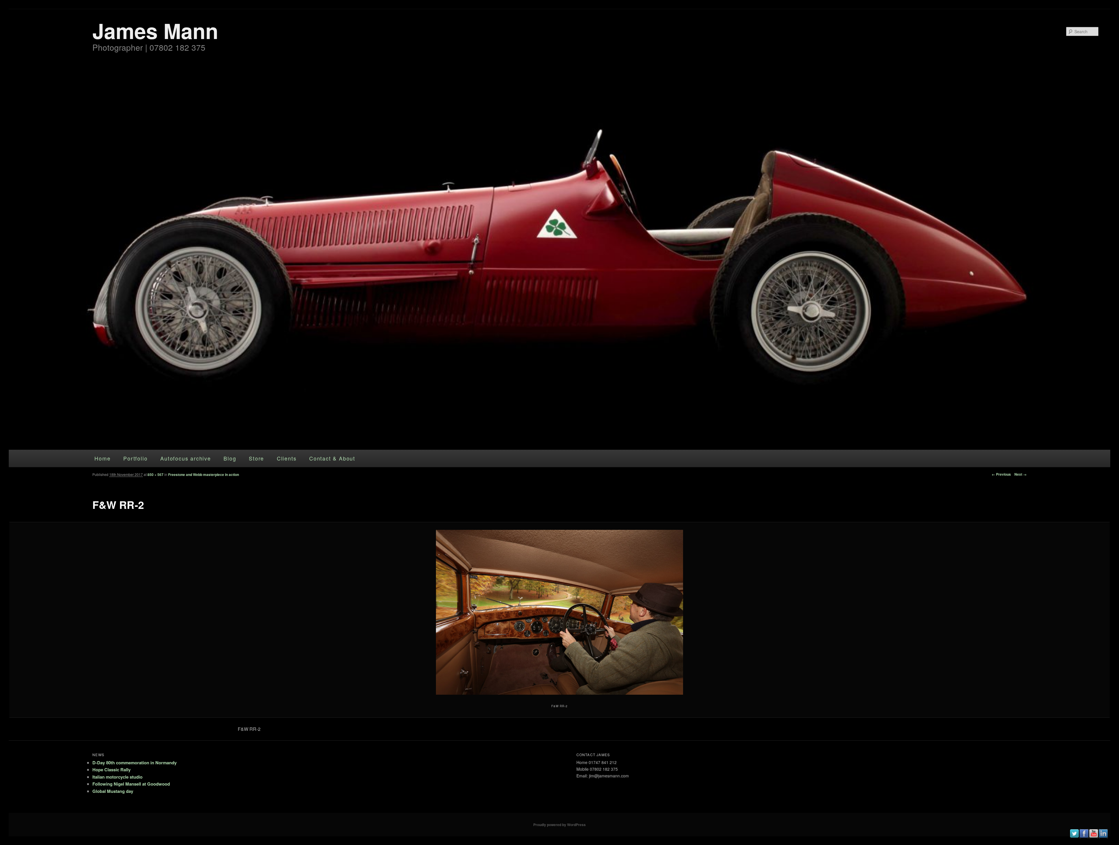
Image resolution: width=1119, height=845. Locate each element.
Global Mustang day (112, 791)
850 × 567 (155, 474)
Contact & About (332, 458)
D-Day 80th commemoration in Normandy (134, 762)
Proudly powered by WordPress (559, 824)
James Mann (155, 30)
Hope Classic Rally (111, 769)
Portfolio (135, 458)
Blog (230, 458)
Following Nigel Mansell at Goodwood (131, 784)
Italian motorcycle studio (117, 777)
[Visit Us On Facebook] (1084, 836)
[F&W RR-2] (559, 612)
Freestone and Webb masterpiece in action (203, 474)
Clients (287, 458)
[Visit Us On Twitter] (1074, 836)
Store (256, 458)
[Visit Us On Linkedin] (1103, 836)
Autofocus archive (185, 458)
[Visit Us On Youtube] (1093, 836)
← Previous (1001, 474)
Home (102, 458)
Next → (1020, 474)
